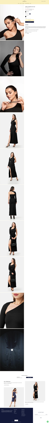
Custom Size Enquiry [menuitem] (27, 3)
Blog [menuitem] (30, 3)
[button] (35, 11)
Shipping (26, 10)
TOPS (14, 412)
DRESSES (15, 411)
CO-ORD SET (15, 413)
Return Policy (22, 412)
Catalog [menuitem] (23, 3)
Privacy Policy (22, 413)
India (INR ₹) (16, 420)
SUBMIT (46, 414)
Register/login (22, 410)
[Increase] (30, 18)
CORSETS (15, 410)
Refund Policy (22, 411)
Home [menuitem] (18, 3)
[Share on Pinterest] (28, 33)
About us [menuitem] (21, 3)
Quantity (26, 18)
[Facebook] (40, 417)
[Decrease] (28, 18)
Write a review (29, 377)
